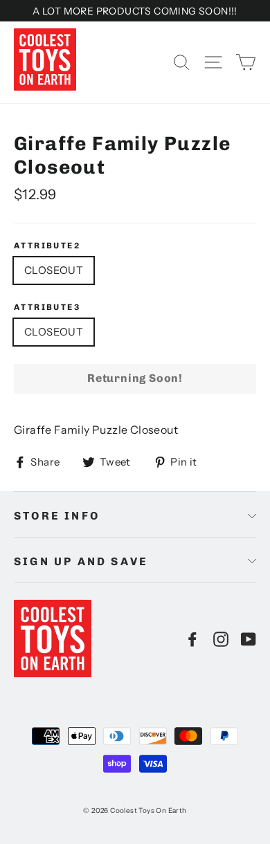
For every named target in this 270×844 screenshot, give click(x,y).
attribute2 (47, 245)
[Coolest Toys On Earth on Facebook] (192, 639)
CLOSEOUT (53, 270)
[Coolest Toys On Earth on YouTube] (248, 639)
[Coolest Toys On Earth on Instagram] (220, 639)
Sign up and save (81, 561)
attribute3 (47, 307)
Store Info (57, 515)
